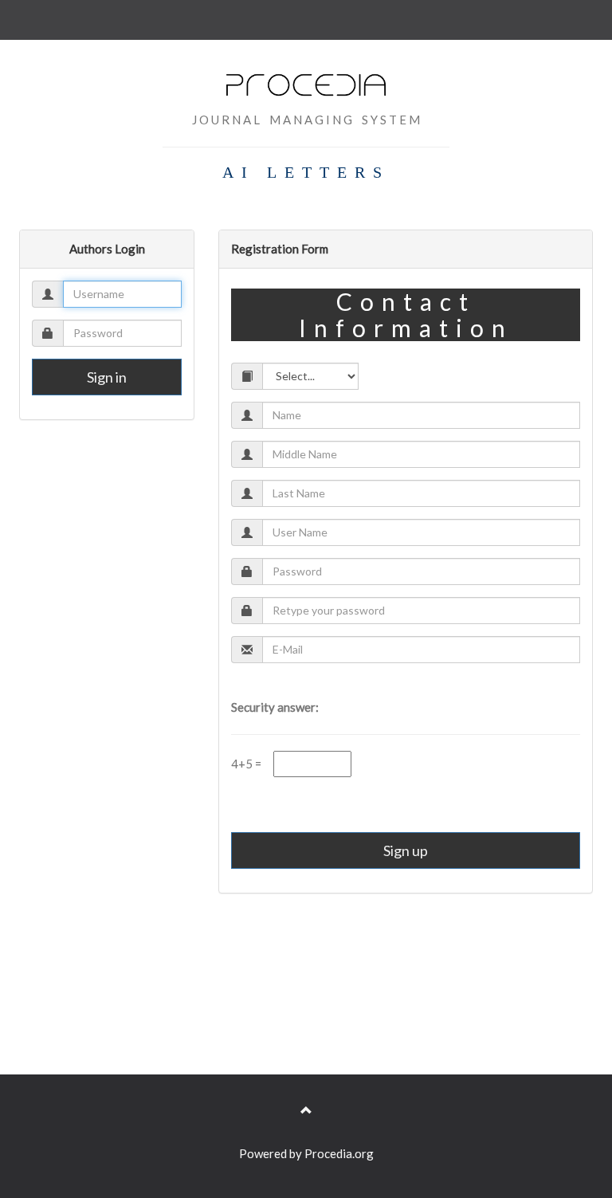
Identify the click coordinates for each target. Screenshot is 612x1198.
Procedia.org (339, 1153)
